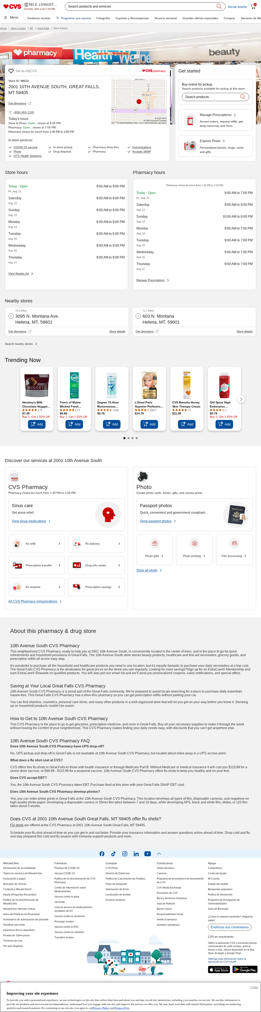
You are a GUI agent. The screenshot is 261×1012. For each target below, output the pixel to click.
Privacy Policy (101, 1007)
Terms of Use (121, 1007)
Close (254, 987)
